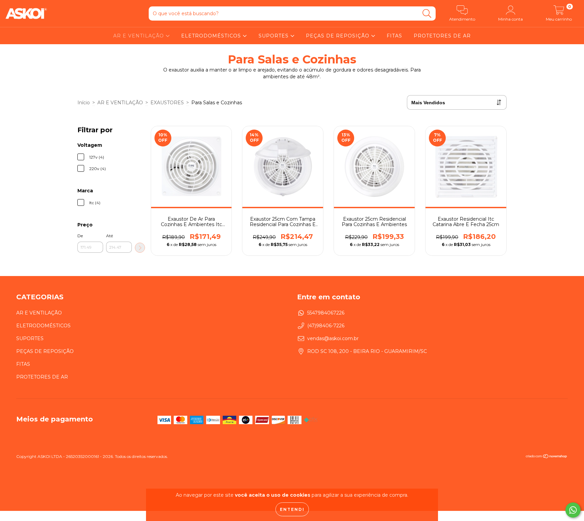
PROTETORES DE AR (442, 36)
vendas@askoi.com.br (333, 338)
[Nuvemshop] (547, 457)
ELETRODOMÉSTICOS (212, 36)
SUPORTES (274, 36)
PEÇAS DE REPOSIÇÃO (338, 36)
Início (83, 103)
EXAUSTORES (167, 103)
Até (109, 235)
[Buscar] (427, 14)
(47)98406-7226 (325, 326)
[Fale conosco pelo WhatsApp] (573, 510)
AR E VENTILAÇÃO (139, 36)
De (80, 235)
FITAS (394, 36)
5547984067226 (325, 313)
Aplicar (140, 248)
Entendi (292, 509)
